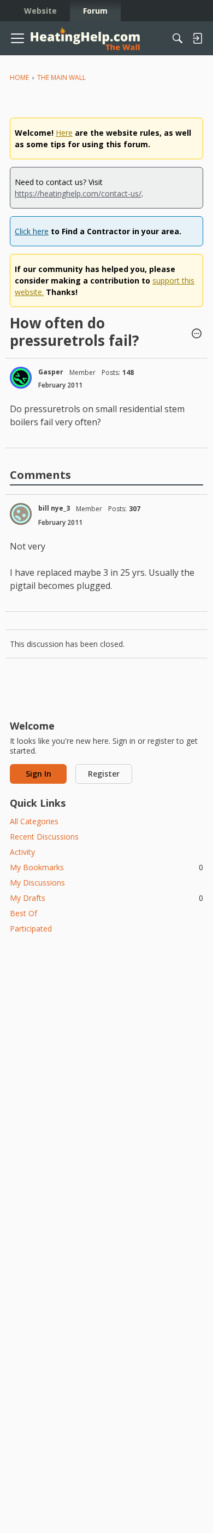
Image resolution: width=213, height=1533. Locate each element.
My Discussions (37, 882)
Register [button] (104, 773)
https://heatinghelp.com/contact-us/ (78, 193)
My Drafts (106, 898)
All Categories (34, 821)
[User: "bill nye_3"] (21, 514)
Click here (32, 231)
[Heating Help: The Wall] (85, 38)
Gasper (50, 372)
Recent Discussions (44, 836)
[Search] (177, 38)
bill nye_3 (54, 508)
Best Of (23, 913)
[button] (196, 334)
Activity (22, 852)
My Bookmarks (106, 867)
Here (64, 133)
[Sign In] (197, 38)
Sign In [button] (38, 773)
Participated (31, 928)
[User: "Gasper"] (21, 378)
